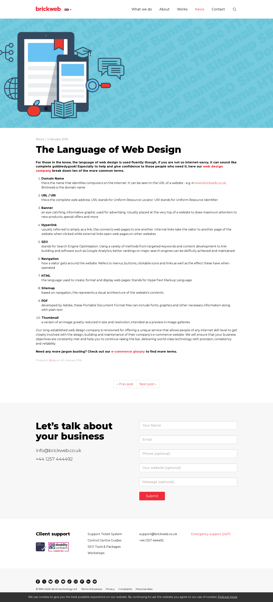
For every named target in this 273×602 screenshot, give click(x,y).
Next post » (147, 384)
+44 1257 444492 (54, 459)
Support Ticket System (105, 534)
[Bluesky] (50, 582)
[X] (44, 582)
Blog (52, 360)
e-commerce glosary (128, 351)
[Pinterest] (82, 582)
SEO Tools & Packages (104, 546)
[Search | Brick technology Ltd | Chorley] (234, 9)
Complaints (125, 589)
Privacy (110, 589)
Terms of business (91, 589)
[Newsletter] (95, 582)
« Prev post (125, 384)
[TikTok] (69, 582)
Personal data (144, 589)
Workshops (96, 553)
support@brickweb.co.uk (158, 534)
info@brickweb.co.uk (58, 450)
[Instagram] (76, 582)
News (40, 139)
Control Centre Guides (104, 540)
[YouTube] (63, 582)
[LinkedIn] (88, 582)
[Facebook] (38, 582)
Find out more (227, 597)
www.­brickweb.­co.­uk (210, 183)
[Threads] (57, 582)
